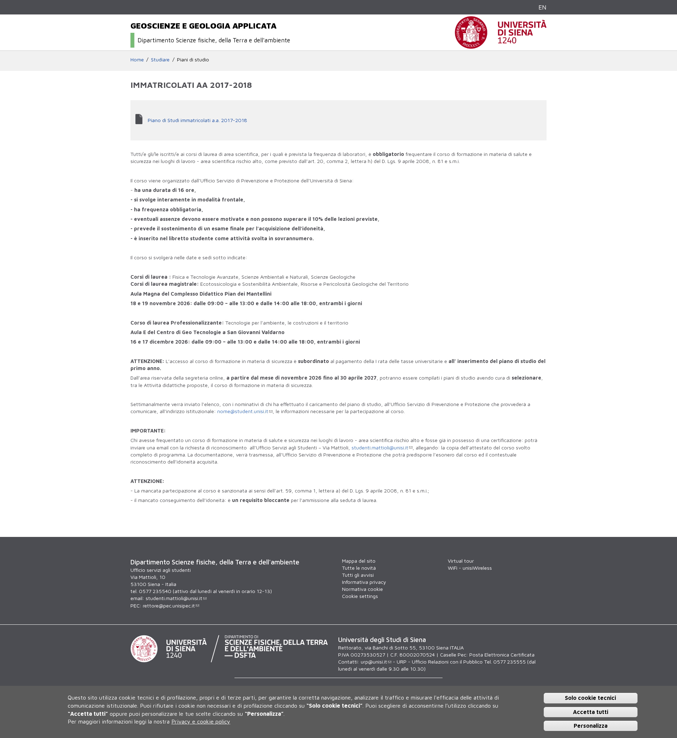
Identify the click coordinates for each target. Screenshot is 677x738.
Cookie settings (360, 596)
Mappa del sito (359, 561)
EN (542, 7)
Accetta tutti (590, 711)
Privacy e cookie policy (200, 721)
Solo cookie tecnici (590, 698)
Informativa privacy (364, 582)
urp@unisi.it (374, 662)
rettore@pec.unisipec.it (169, 606)
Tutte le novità (359, 568)
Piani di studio (193, 59)
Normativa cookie (362, 589)
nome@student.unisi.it (242, 411)
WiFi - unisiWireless (470, 568)
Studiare (160, 59)
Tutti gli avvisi (358, 575)
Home (137, 59)
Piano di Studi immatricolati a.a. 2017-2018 (197, 120)
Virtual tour (461, 561)
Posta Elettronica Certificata (502, 655)
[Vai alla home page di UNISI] (501, 45)
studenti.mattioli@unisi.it (380, 447)
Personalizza (591, 725)
